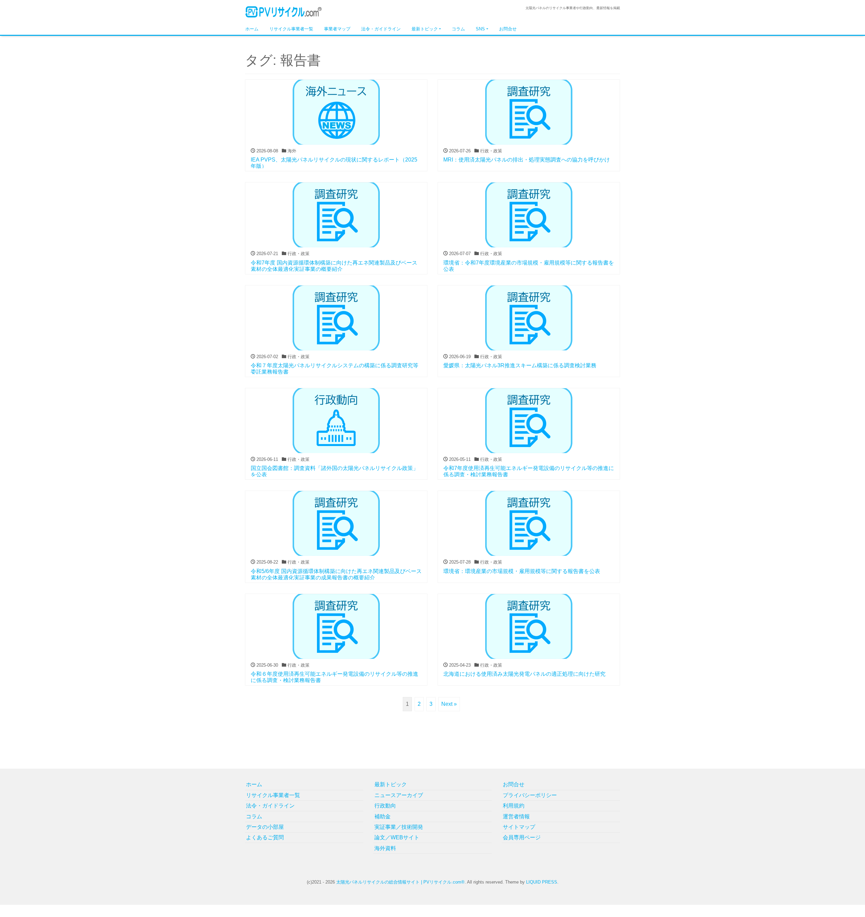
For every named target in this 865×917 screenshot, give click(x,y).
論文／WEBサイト (396, 837)
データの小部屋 (265, 827)
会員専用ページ (522, 837)
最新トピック (425, 28)
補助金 (382, 816)
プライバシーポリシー (530, 795)
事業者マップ (337, 28)
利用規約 (513, 806)
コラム (458, 28)
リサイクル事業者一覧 (291, 28)
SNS (480, 28)
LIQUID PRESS (541, 882)
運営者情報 (516, 816)
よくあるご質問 (265, 837)
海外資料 (385, 848)
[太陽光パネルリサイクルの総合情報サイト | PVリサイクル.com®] (283, 11)
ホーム (251, 28)
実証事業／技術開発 (398, 827)
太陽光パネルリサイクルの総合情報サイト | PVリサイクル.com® (400, 882)
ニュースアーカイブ (398, 795)
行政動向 (385, 806)
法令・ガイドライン (381, 28)
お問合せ (508, 28)
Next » (449, 704)
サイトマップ (519, 827)
